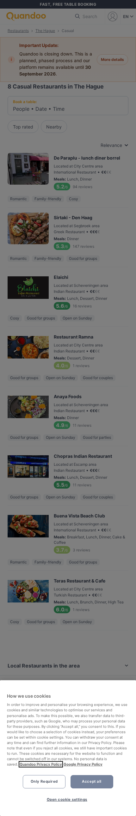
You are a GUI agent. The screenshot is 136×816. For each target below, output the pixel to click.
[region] (68, 748)
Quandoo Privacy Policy (41, 764)
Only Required (44, 781)
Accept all (92, 781)
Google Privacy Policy (83, 764)
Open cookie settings (67, 799)
